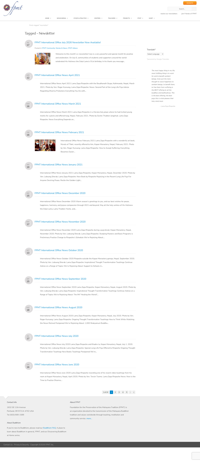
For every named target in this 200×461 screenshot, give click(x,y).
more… (89, 418)
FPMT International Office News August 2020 (58, 307)
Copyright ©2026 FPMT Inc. (42, 444)
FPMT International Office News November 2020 (60, 221)
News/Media (61, 18)
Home (47, 18)
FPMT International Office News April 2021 (57, 75)
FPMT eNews (73, 48)
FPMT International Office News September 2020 (60, 278)
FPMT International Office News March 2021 (58, 103)
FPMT (139, 18)
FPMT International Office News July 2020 (56, 336)
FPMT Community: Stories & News (54, 48)
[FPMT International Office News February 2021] (45, 141)
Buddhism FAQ (49, 428)
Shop (151, 18)
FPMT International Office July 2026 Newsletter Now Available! (68, 42)
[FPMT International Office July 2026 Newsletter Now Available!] (42, 54)
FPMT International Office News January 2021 (59, 164)
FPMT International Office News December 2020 (60, 193)
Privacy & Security (21, 444)
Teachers (111, 18)
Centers (97, 18)
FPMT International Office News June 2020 (57, 364)
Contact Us (8, 444)
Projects (126, 18)
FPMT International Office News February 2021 (59, 132)
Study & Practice (80, 18)
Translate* (151, 49)
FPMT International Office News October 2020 (59, 250)
